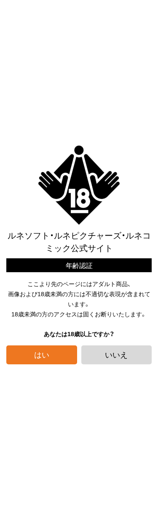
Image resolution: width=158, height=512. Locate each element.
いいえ (116, 354)
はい (41, 354)
